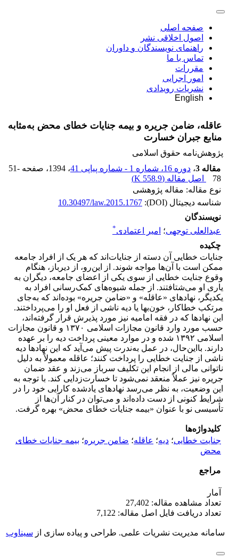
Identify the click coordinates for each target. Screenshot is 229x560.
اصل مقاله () (169, 178)
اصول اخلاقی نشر (172, 37)
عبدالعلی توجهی (193, 230)
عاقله (143, 440)
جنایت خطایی (197, 440)
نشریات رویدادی (174, 88)
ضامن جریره (106, 440)
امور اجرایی (182, 78)
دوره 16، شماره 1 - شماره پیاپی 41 (130, 168)
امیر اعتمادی (136, 230)
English (189, 97)
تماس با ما (185, 57)
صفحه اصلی (181, 27)
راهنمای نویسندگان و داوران (154, 47)
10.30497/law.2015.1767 (100, 202)
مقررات (189, 68)
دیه (163, 440)
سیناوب (19, 532)
